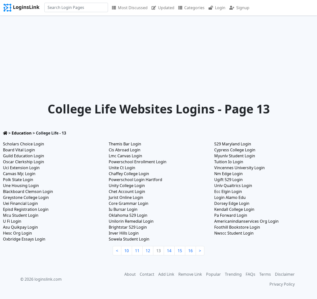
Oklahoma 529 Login (128, 215)
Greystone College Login (26, 197)
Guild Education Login (23, 156)
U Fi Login (12, 221)
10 (126, 250)
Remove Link (190, 274)
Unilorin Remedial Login (131, 221)
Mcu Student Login (20, 215)
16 (190, 250)
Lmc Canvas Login (125, 156)
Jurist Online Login (126, 197)
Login (220, 7)
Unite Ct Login (122, 167)
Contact (147, 274)
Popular (213, 274)
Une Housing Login (21, 185)
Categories (194, 7)
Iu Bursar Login (123, 209)
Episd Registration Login (26, 209)
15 (180, 250)
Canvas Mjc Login (19, 173)
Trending (233, 274)
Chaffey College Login (129, 173)
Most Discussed (133, 7)
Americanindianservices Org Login (246, 221)
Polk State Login (18, 179)
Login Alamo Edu (230, 197)
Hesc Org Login (17, 233)
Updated (166, 7)
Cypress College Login (234, 150)
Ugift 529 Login (228, 179)
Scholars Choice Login (23, 144)
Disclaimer (285, 274)
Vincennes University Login (239, 167)
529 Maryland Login (232, 144)
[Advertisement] (158, 52)
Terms (265, 274)
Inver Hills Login (124, 233)
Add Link (166, 274)
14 (169, 250)
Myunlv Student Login (234, 156)
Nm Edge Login (228, 173)
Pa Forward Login (230, 215)
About (130, 274)
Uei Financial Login (20, 203)
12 (148, 250)
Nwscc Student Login (234, 233)
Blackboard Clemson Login (28, 191)
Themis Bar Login (125, 144)
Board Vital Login (19, 150)
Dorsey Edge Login (231, 203)
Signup (242, 7)
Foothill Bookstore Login (237, 227)
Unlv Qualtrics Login (233, 185)
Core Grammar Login (128, 203)
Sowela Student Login (129, 239)
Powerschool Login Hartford (135, 179)
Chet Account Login (127, 191)
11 (137, 250)
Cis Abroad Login (124, 150)
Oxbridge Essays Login (24, 239)
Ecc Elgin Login (228, 191)
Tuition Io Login (228, 161)
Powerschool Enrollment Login (137, 161)
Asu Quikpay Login (20, 227)
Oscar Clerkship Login (23, 161)
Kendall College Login (234, 209)
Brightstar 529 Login (128, 227)
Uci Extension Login (21, 167)
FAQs (250, 274)
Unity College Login (127, 185)
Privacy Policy (282, 284)
